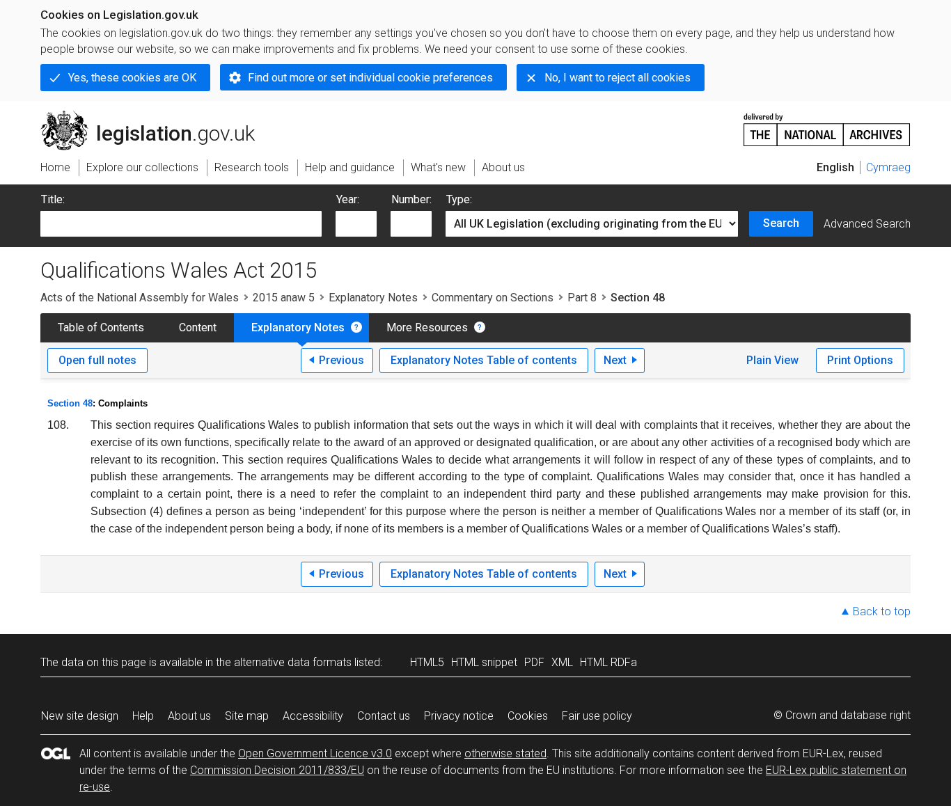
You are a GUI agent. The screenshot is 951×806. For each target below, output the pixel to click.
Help (143, 715)
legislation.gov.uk (156, 116)
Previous (341, 360)
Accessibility (313, 715)
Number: (411, 199)
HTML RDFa (608, 662)
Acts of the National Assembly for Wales (139, 297)
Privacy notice (459, 715)
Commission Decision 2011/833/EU (277, 770)
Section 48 (70, 403)
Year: (347, 199)
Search (781, 223)
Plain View (772, 360)
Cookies (528, 715)
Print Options (860, 360)
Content (198, 327)
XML (562, 662)
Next (615, 360)
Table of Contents (101, 327)
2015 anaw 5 (284, 297)
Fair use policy (597, 715)
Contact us (383, 715)
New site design (79, 715)
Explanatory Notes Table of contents (484, 360)
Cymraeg (888, 167)
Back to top (882, 611)
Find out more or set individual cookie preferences (370, 77)
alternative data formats (293, 662)
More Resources (427, 327)
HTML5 (427, 662)
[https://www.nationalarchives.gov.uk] (827, 124)
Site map (247, 715)
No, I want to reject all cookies (617, 77)
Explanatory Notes (373, 297)
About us (189, 715)
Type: (459, 199)
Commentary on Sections (492, 297)
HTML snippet (484, 662)
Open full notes (97, 360)
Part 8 (582, 297)
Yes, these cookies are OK (132, 77)
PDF (534, 662)
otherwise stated (505, 753)
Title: (53, 199)
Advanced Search (867, 223)
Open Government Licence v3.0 (315, 753)
